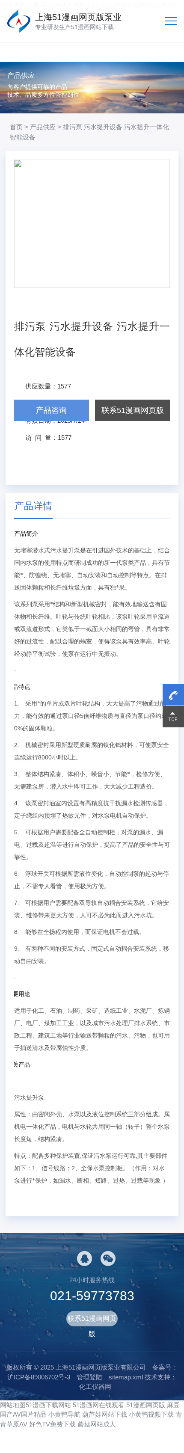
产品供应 (43, 126)
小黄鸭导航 (64, 1414)
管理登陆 (89, 1377)
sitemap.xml (126, 1377)
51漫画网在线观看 (99, 1405)
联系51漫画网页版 (132, 410)
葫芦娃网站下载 (104, 1414)
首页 (16, 126)
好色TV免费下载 (52, 1424)
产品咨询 (51, 410)
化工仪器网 (95, 1386)
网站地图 (13, 1405)
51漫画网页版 (145, 1405)
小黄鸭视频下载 (151, 1414)
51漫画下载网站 (48, 1405)
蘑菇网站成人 (96, 1424)
